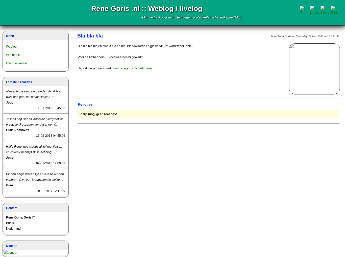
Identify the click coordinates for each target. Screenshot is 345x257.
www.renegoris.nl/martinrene (132, 68)
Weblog (11, 46)
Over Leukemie (16, 63)
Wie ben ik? (14, 55)
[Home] (26, 12)
